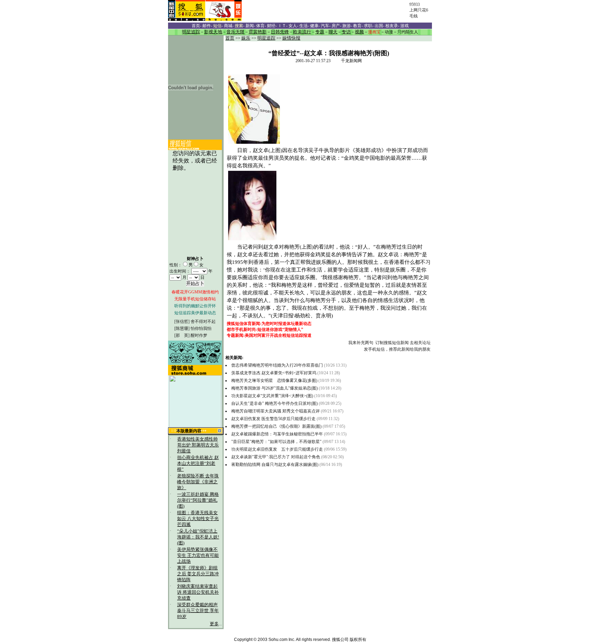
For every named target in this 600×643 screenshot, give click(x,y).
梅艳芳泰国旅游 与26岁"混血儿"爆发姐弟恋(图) (275, 388)
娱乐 (245, 38)
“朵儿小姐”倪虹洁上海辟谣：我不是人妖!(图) (198, 537)
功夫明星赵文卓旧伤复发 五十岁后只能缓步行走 (277, 449)
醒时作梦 (199, 335)
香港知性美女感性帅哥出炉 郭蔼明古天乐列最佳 (198, 445)
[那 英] (182, 335)
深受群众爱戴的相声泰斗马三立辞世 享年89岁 (198, 610)
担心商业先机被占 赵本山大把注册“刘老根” (198, 463)
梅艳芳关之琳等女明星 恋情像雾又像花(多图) (274, 380)
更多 (214, 623)
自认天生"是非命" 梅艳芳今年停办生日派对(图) (274, 403)
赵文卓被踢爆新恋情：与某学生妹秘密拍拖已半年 (277, 434)
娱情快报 (291, 38)
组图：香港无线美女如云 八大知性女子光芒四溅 (198, 518)
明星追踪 (266, 38)
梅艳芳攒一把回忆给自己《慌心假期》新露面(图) (277, 426)
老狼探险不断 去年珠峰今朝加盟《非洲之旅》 (198, 482)
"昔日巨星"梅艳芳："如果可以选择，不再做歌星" (276, 441)
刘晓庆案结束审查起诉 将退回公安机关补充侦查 (198, 592)
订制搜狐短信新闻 (392, 342)
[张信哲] (182, 321)
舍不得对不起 (203, 321)
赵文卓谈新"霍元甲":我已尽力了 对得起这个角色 (275, 456)
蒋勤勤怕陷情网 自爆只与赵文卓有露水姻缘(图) (275, 464)
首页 (229, 38)
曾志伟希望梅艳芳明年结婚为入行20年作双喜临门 (277, 365)
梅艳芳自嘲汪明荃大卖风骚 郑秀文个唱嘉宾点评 (275, 411)
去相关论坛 (420, 342)
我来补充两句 (360, 342)
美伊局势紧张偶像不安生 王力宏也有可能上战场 (198, 555)
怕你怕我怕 (201, 328)
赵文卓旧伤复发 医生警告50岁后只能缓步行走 (273, 418)
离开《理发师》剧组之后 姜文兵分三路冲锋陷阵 (198, 574)
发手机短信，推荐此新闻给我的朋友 (397, 349)
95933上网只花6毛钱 (418, 10)
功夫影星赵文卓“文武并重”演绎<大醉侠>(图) (272, 395)
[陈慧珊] (182, 328)
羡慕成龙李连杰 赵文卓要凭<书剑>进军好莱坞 (273, 372)
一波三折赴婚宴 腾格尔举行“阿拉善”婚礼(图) (198, 500)
